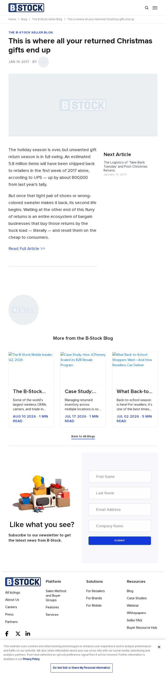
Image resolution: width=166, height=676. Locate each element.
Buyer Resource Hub (142, 627)
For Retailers (95, 591)
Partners (11, 622)
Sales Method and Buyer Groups (56, 595)
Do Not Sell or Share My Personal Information (81, 667)
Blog (130, 591)
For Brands (94, 598)
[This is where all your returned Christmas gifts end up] (83, 73)
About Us (12, 599)
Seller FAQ (134, 620)
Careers (11, 607)
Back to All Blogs (83, 436)
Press (9, 614)
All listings (12, 592)
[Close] (159, 647)
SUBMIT (119, 540)
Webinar (133, 605)
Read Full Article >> (26, 249)
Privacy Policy (31, 659)
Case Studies (137, 598)
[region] (83, 658)
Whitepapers (136, 613)
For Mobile (94, 605)
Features (52, 607)
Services (52, 614)
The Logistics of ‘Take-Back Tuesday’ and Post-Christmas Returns (125, 166)
